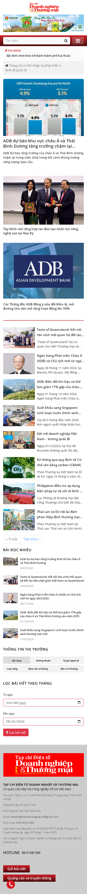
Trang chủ (15, 65)
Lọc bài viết (17, 673)
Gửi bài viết (16, 809)
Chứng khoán (43, 601)
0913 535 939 (31, 793)
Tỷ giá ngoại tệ (71, 601)
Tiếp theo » (31, 480)
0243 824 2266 (25, 763)
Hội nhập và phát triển (42, 65)
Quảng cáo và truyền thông (29, 819)
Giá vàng (16, 601)
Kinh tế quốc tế (16, 70)
